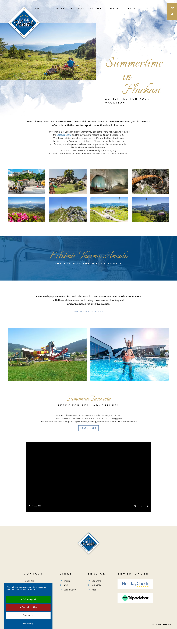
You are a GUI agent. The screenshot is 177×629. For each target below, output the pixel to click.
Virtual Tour (97, 585)
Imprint (67, 581)
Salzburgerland (64, 135)
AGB (66, 585)
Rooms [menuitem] (60, 8)
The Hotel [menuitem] (42, 8)
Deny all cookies (29, 607)
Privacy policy (28, 624)
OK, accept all (29, 599)
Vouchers (96, 581)
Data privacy (70, 590)
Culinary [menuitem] (96, 8)
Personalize (28, 615)
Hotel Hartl (24, 22)
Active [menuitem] (114, 8)
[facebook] (172, 14)
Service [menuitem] (130, 8)
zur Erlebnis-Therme (88, 312)
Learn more (88, 428)
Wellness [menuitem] (77, 8)
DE (172, 8)
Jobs (94, 590)
